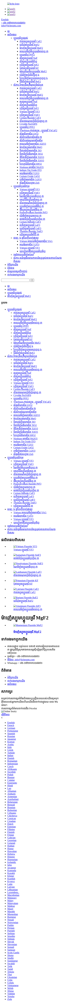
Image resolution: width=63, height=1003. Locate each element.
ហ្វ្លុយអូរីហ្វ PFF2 (27, 54)
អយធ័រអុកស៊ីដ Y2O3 (29, 173)
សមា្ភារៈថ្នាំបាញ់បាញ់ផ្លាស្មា (26, 238)
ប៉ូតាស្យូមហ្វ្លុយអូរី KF (29, 68)
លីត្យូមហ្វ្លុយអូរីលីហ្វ (28, 61)
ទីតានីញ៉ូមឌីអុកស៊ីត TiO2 (31, 154)
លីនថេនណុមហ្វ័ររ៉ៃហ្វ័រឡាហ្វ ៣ (33, 121)
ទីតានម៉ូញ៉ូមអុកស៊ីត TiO (31, 150)
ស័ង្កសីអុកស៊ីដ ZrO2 (29, 133)
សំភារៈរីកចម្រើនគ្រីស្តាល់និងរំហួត (28, 85)
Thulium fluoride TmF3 (31, 231)
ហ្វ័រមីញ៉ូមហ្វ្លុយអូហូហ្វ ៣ (30, 215)
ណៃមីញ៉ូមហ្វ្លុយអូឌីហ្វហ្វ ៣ (32, 196)
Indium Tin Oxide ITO (31, 170)
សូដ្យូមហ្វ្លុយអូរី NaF (28, 58)
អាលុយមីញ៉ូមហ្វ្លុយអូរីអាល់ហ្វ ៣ (34, 51)
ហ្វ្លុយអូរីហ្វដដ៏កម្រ (21, 186)
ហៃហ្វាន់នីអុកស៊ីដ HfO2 (31, 164)
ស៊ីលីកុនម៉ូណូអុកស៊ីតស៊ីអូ (31, 140)
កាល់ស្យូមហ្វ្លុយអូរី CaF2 (31, 41)
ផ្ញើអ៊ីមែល (5, 714)
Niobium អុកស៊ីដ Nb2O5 (32, 167)
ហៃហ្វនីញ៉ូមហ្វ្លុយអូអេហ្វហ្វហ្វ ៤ (34, 78)
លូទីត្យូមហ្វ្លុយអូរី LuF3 (30, 225)
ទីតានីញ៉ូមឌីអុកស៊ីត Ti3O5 (32, 160)
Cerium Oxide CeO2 (30, 176)
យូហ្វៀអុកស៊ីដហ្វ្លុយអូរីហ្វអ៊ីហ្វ (33, 251)
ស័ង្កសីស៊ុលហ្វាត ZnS (29, 182)
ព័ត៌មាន (10, 268)
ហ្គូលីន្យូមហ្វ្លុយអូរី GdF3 (30, 228)
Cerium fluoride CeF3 (30, 118)
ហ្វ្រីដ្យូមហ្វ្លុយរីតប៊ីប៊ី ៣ (29, 234)
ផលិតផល (12, 34)
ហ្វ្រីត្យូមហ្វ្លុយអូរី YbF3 (30, 115)
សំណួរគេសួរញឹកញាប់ (17, 271)
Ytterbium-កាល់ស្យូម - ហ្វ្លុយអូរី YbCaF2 (38, 130)
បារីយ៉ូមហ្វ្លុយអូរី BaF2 (29, 44)
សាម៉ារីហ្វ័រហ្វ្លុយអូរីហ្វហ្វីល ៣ (32, 219)
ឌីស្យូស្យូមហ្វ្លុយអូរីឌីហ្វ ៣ (31, 209)
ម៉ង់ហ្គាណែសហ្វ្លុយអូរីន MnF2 (33, 71)
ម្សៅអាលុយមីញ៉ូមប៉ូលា (23, 254)
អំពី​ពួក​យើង (12, 264)
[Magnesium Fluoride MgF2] (28, 625)
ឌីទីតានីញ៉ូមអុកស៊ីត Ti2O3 (32, 157)
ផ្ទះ (8, 31)
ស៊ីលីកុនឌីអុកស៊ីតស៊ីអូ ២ (31, 137)
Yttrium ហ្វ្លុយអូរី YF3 (30, 111)
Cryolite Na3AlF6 (28, 124)
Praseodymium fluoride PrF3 (33, 212)
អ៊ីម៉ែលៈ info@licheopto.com (21, 659)
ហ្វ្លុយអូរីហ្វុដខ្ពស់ (20, 38)
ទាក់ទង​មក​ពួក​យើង (16, 274)
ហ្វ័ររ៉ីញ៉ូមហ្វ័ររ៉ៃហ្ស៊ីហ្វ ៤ (29, 74)
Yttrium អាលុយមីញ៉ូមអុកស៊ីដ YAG (36, 241)
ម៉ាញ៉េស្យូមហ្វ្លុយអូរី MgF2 (31, 48)
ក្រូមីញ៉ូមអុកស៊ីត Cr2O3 (30, 179)
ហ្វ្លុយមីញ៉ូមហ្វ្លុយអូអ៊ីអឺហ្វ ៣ (32, 206)
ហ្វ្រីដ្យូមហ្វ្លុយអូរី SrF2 (29, 64)
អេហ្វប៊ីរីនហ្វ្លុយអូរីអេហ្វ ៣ (31, 199)
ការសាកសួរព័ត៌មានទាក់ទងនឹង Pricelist (19, 708)
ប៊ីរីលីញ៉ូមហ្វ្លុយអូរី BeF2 (30, 81)
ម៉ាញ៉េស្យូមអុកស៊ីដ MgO (31, 147)
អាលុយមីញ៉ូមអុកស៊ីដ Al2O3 (33, 144)
